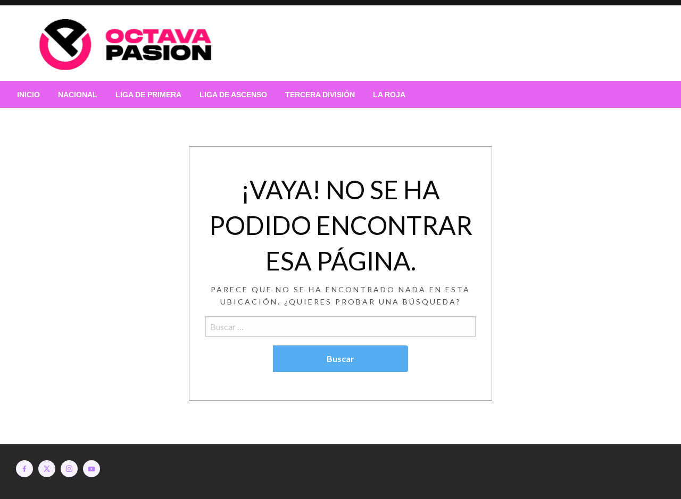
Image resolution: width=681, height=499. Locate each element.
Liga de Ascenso (233, 94)
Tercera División (320, 94)
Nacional (77, 94)
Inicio (28, 94)
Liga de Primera (148, 94)
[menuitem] (28, 94)
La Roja (389, 94)
